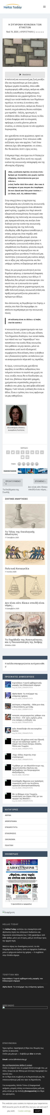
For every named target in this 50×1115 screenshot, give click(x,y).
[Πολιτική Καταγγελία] (25, 553)
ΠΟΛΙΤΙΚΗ (26, 775)
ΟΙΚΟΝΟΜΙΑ (10, 839)
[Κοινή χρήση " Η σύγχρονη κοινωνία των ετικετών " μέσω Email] (22, 457)
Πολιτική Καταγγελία (17, 568)
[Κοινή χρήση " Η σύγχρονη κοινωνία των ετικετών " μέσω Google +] (17, 452)
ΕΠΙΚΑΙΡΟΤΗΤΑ (28, 688)
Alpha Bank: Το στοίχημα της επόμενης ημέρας (25, 695)
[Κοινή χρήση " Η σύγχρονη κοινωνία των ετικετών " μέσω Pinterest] (27, 452)
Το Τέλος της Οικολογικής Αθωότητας (20, 533)
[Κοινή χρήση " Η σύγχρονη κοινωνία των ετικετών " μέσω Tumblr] (22, 452)
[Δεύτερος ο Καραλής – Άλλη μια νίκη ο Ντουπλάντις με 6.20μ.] (8, 706)
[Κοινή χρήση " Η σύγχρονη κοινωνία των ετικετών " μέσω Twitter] (12, 452)
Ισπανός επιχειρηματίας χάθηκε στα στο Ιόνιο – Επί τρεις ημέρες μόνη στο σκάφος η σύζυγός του (28, 717)
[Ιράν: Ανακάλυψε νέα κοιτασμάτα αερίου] (8, 730)
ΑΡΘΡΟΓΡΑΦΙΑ (27, 31)
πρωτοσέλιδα (17, 904)
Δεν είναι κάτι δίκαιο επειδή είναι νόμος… (25, 604)
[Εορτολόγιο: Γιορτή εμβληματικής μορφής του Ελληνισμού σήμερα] (8, 684)
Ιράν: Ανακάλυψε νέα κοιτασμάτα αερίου (27, 729)
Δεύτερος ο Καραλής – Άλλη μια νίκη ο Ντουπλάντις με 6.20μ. (28, 705)
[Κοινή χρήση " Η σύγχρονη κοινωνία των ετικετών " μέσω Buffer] (37, 452)
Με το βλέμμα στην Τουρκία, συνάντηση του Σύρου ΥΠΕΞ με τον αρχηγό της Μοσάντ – (27, 796)
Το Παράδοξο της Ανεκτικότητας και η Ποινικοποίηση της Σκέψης (23, 641)
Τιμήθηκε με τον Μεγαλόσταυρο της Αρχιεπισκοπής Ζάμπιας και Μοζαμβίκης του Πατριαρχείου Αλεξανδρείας (28, 769)
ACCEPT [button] (38, 1111)
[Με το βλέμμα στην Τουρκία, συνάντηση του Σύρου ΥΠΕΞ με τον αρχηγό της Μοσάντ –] (8, 796)
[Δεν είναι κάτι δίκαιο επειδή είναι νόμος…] (25, 587)
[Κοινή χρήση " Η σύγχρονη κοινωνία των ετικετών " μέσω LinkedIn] (32, 452)
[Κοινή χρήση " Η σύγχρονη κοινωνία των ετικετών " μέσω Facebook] (8, 452)
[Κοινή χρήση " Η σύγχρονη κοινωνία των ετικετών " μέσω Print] (27, 457)
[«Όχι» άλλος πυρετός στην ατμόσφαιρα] (8, 756)
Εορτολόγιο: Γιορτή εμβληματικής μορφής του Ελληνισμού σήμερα (27, 684)
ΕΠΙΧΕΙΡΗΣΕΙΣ (10, 833)
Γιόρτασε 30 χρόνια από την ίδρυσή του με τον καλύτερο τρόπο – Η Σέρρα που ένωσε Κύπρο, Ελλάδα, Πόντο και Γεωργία (28, 742)
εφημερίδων (28, 904)
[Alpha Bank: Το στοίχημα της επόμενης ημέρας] (8, 695)
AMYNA (8, 815)
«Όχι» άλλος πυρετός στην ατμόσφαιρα (24, 756)
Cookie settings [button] (24, 1111)
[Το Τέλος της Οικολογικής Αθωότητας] (25, 516)
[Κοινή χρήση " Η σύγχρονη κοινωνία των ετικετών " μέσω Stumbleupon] (42, 452)
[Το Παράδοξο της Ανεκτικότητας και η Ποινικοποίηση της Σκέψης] (25, 624)
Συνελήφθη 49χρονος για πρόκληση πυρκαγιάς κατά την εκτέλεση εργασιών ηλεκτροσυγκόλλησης (27, 783)
